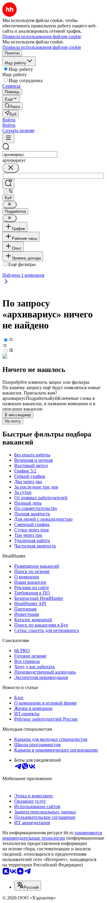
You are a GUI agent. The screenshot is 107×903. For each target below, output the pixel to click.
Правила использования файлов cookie (41, 47)
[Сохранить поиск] (8, 184)
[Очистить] (10, 168)
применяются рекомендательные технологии (52, 835)
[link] (12, 106)
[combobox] (29, 154)
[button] (8, 119)
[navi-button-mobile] (8, 138)
